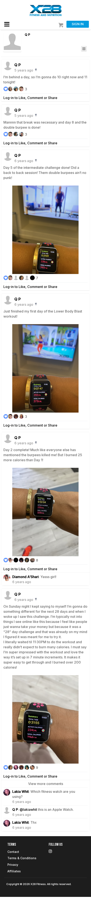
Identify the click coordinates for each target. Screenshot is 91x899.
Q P (27, 35)
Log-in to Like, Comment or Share (30, 98)
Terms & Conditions (21, 858)
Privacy (12, 864)
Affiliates (14, 871)
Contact (13, 852)
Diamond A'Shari (25, 577)
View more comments (45, 784)
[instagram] (66, 851)
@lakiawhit (28, 809)
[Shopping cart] (61, 25)
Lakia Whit (20, 791)
